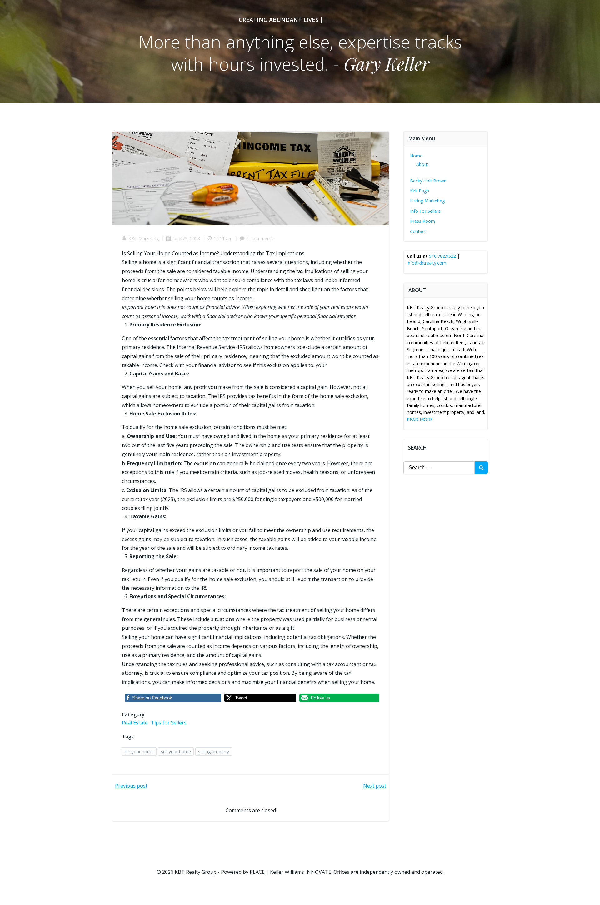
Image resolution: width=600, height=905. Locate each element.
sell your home (176, 751)
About (422, 164)
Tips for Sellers (169, 722)
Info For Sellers (425, 211)
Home (416, 156)
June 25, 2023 (186, 238)
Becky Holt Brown (428, 181)
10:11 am (223, 238)
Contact (418, 231)
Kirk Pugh (419, 191)
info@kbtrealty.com (426, 263)
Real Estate (135, 722)
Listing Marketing (427, 201)
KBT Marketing (143, 238)
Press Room (422, 221)
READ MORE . (421, 419)
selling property (213, 751)
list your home (139, 751)
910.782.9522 (442, 256)
